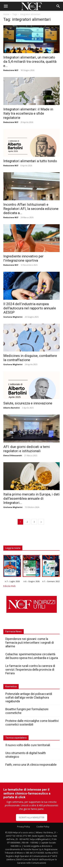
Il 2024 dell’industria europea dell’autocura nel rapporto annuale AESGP (29, 308)
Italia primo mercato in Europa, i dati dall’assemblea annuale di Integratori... (31, 498)
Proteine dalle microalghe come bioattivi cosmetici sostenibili (32, 722)
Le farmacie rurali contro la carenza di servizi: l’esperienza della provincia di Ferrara (30, 669)
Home (6, 14)
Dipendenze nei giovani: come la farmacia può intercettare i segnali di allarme (29, 642)
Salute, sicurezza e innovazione (27, 403)
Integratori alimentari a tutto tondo (30, 161)
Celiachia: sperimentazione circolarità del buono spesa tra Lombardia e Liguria (31, 656)
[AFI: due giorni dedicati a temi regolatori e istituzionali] (31, 428)
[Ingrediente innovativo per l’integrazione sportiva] (31, 238)
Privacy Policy (23, 826)
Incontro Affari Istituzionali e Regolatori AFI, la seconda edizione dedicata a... (30, 208)
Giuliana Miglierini (13, 317)
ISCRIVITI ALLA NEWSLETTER (31, 817)
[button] (5, 6)
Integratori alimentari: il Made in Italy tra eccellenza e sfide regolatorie (28, 113)
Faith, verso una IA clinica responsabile (31, 764)
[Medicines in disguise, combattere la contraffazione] (31, 337)
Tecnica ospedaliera (16, 737)
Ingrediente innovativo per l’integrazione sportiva (23, 258)
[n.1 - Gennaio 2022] (51, 567)
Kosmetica (11, 686)
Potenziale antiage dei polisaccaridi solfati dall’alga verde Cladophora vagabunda (28, 697)
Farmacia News (13, 631)
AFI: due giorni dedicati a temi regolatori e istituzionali (26, 449)
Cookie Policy (42, 826)
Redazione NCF (10, 70)
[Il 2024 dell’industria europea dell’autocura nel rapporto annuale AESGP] (31, 286)
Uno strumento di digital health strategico (25, 754)
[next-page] (41, 522)
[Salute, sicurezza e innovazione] (31, 385)
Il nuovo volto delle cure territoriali (28, 745)
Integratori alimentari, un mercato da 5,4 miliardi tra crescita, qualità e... (29, 61)
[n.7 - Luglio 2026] (12, 567)
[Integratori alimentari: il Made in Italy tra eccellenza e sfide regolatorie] (31, 91)
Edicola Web (9, 586)
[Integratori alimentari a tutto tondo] (31, 143)
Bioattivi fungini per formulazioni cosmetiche (26, 711)
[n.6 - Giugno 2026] (31, 567)
